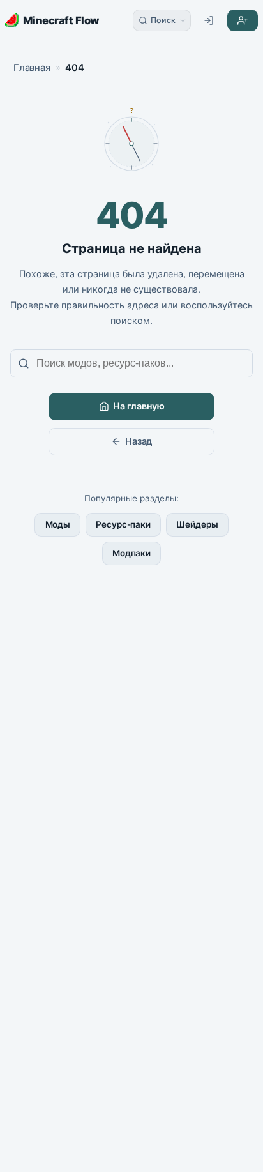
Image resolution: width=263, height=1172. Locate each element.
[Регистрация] (242, 20)
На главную (139, 405)
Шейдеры (197, 524)
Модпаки (131, 553)
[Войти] (208, 20)
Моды (57, 524)
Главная (31, 67)
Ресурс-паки (123, 524)
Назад (138, 441)
